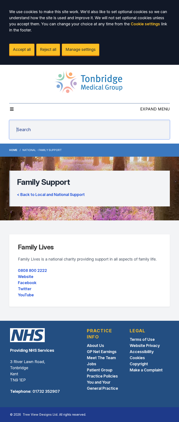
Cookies (137, 357)
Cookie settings (145, 24)
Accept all (22, 49)
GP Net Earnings (102, 351)
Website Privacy (145, 345)
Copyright (139, 364)
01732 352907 (46, 391)
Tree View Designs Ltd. (40, 414)
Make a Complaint (146, 370)
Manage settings (80, 49)
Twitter (24, 288)
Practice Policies (102, 376)
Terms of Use (142, 339)
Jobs (91, 364)
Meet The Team (101, 357)
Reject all (48, 49)
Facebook (27, 282)
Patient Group (99, 370)
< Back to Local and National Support (51, 194)
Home (13, 150)
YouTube (26, 295)
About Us (95, 345)
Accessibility (142, 351)
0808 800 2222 (32, 270)
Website (25, 276)
